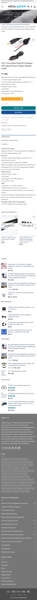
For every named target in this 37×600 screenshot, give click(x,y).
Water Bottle (26, 491)
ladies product (26, 471)
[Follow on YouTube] (19, 448)
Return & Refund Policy (8, 584)
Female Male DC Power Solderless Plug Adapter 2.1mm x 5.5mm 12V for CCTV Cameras (26, 240)
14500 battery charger (21, 459)
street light (27, 488)
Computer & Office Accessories (11, 507)
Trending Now (5, 545)
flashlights (16, 468)
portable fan (5, 479)
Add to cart (18, 108)
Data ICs (4, 468)
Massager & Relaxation (8, 527)
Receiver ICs (13, 482)
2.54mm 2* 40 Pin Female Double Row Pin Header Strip (8, 239)
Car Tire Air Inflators (22, 465)
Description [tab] (5, 137)
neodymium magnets (19, 476)
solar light (17, 485)
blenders (9, 465)
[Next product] (16, 19)
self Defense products (7, 485)
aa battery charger (18, 462)
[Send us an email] (15, 448)
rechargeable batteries (24, 482)
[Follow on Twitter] (12, 448)
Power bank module (15, 479)
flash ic (10, 468)
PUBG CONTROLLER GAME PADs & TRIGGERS (16, 538)
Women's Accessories (8, 552)
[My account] (31, 7)
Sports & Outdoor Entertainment (11, 541)
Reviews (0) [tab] (4, 144)
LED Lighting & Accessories (9, 524)
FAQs (3, 568)
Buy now (18, 112)
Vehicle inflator (17, 491)
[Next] (35, 231)
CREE (30, 465)
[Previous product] (20, 19)
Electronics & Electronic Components (17, 24)
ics (27, 468)
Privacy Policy (5, 578)
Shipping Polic (5, 575)
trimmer (9, 491)
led (33, 471)
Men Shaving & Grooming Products (12, 531)
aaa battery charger (7, 462)
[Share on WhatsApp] (3, 129)
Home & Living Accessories (9, 520)
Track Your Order (6, 571)
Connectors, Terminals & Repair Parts (12, 27)
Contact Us (4, 565)
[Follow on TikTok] (9, 448)
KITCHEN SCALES (17, 471)
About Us (4, 562)
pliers (27, 476)
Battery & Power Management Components (14, 503)
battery (4, 465)
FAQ (25, 594)
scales (32, 482)
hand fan (22, 468)
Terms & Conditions (7, 581)
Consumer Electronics (8, 510)
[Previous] (1, 231)
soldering (23, 485)
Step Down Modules (7, 488)
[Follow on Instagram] (6, 448)
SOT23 (29, 485)
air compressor (29, 462)
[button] (2, 6)
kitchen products (6, 471)
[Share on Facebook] (6, 129)
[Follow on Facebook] (3, 448)
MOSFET (24, 473)
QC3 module (5, 482)
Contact (20, 594)
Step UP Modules (18, 488)
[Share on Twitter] (9, 129)
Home (7, 13)
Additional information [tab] (9, 140)
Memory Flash (11, 473)
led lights (4, 473)
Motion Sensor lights (7, 476)
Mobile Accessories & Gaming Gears (12, 534)
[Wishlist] (28, 7)
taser (33, 488)
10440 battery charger (8, 459)
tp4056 (4, 491)
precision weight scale (27, 479)
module (19, 473)
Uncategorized (5, 548)
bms (14, 465)
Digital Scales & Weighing (9, 514)
